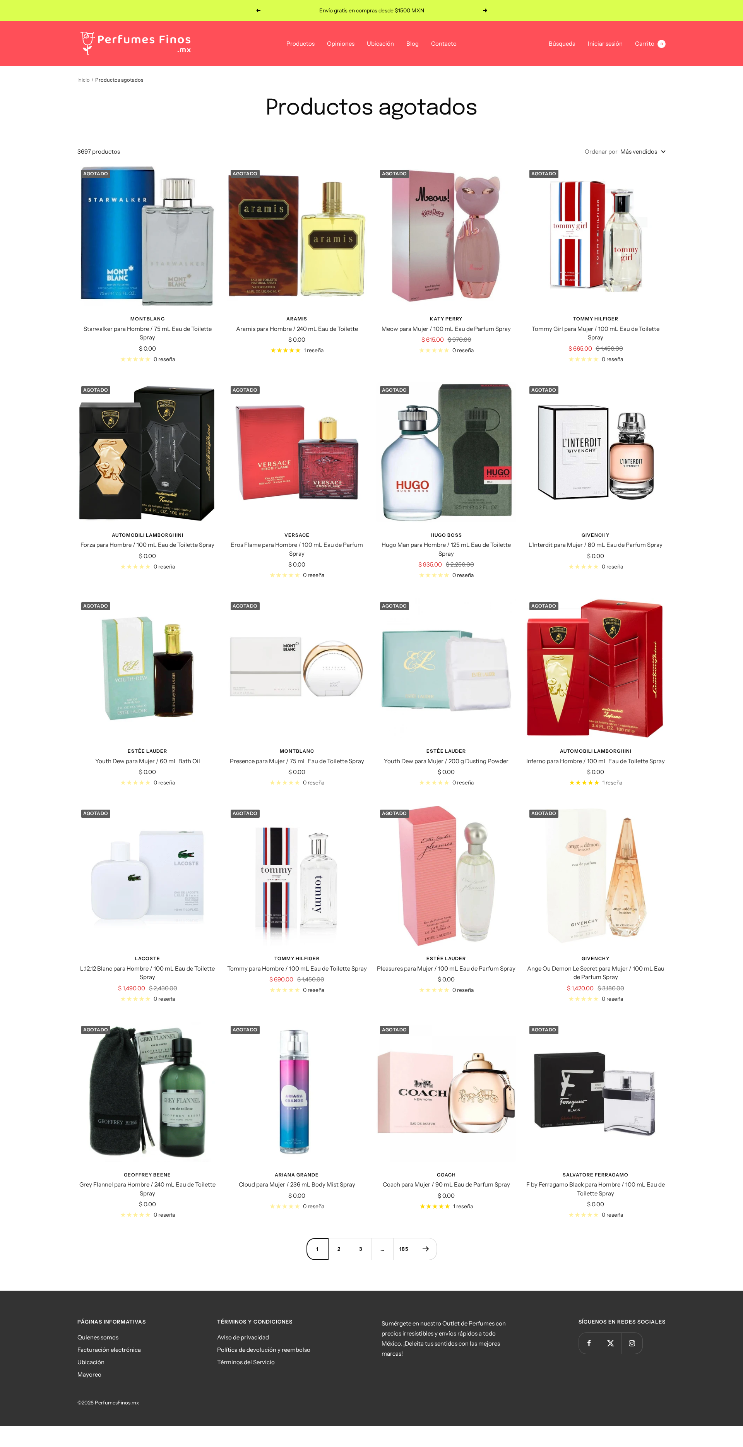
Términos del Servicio (246, 1362)
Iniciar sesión (605, 43)
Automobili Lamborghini (147, 535)
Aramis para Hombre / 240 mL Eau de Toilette (297, 328)
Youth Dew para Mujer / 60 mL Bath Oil (147, 761)
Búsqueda (562, 43)
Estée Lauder (147, 751)
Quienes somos (97, 1337)
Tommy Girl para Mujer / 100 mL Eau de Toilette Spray (595, 333)
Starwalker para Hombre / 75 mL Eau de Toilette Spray (148, 333)
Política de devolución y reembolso (263, 1349)
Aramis (296, 319)
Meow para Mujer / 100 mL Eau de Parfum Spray (446, 328)
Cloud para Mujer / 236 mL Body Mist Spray (297, 1184)
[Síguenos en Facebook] (589, 1343)
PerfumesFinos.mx (117, 1402)
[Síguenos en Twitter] (610, 1343)
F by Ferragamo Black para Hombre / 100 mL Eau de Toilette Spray (595, 1189)
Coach (446, 1175)
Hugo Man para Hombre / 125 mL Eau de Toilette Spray (446, 549)
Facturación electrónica (109, 1349)
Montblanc (147, 319)
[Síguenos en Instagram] (631, 1343)
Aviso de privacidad (243, 1337)
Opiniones (340, 43)
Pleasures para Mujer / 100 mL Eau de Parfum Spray (446, 968)
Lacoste (147, 958)
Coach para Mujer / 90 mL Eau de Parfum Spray (446, 1184)
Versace (297, 535)
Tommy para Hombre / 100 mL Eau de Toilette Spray (297, 968)
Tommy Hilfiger (595, 319)
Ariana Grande (297, 1175)
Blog (412, 43)
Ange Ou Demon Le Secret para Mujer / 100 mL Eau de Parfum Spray (595, 973)
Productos (300, 43)
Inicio (83, 80)
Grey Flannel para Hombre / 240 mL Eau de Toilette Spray (147, 1189)
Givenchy (595, 535)
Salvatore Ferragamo (595, 1175)
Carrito (649, 43)
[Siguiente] (426, 1249)
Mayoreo (89, 1374)
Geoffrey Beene (147, 1175)
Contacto (444, 43)
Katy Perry (446, 319)
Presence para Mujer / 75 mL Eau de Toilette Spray (297, 761)
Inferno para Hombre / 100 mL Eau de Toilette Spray (595, 761)
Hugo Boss (446, 535)
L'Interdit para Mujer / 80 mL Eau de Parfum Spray (596, 544)
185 (404, 1249)
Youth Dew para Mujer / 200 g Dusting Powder (446, 761)
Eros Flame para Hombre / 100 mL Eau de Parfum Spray (297, 549)
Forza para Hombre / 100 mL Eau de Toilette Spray (147, 544)
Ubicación (380, 43)
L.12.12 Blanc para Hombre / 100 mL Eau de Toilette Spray (147, 973)
